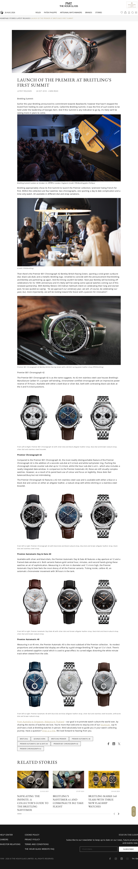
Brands (88, 12)
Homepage (4, 18)
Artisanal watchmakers (71, 12)
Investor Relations (10, 844)
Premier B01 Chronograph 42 (66, 744)
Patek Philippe (50, 12)
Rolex (38, 12)
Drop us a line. (49, 730)
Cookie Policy (32, 834)
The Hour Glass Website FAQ (39, 849)
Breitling (24, 739)
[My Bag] (133, 809)
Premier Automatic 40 (81, 739)
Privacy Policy (32, 839)
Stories (98, 12)
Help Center (6, 834)
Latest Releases (23, 18)
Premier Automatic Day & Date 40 (34, 744)
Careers (4, 839)
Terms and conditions (37, 844)
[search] (132, 12)
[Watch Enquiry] (133, 814)
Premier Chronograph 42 (30, 749)
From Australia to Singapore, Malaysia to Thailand (40, 721)
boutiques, (106, 724)
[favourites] (121, 12)
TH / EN (135, 858)
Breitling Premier (58, 739)
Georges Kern (39, 739)
